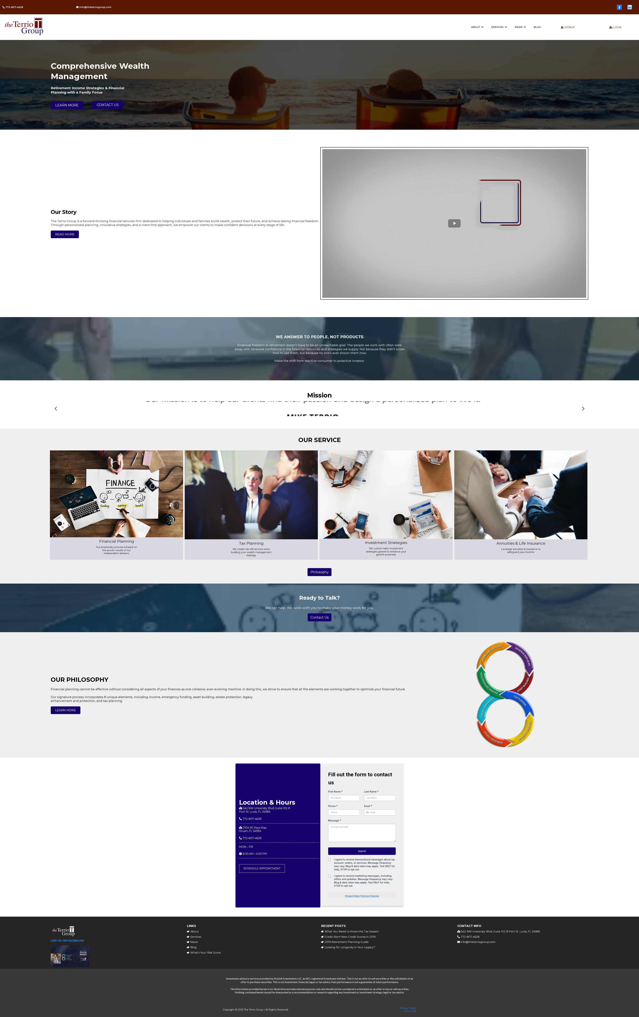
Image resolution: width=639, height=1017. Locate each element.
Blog (193, 947)
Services (195, 936)
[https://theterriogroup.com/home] (81, 27)
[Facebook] (619, 7)
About (194, 931)
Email (368, 806)
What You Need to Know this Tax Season (352, 931)
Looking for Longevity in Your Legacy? (350, 947)
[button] (482, 27)
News (194, 942)
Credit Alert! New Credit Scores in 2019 (350, 936)
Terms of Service (370, 896)
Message (334, 820)
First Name (335, 791)
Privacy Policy (352, 896)
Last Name (371, 791)
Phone (333, 806)
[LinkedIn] (630, 7)
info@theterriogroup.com (478, 942)
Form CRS (410, 1011)
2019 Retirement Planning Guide (347, 942)
